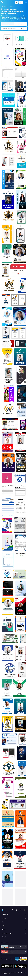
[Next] (26, 39)
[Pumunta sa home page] (1, 2)
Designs (8, 24)
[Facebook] (12, 910)
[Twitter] (20, 910)
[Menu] (26, 2)
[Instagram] (16, 910)
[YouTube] (24, 910)
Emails (20, 24)
